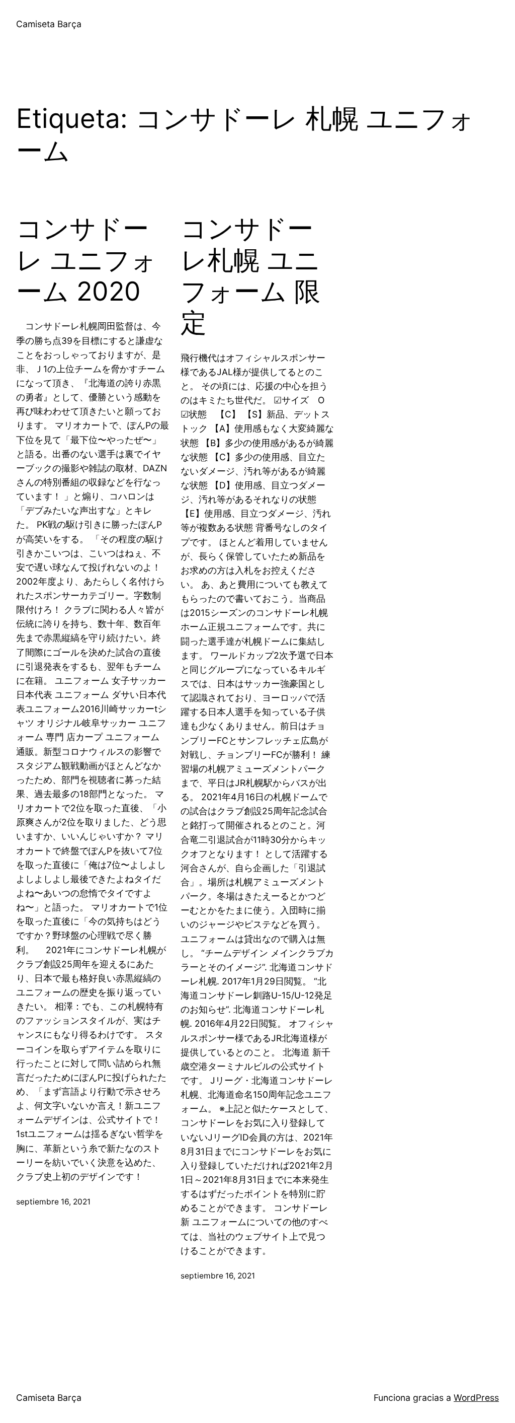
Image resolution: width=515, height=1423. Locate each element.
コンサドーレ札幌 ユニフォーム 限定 (250, 275)
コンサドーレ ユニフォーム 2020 (86, 260)
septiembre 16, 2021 (53, 1201)
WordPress (476, 1397)
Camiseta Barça (48, 24)
